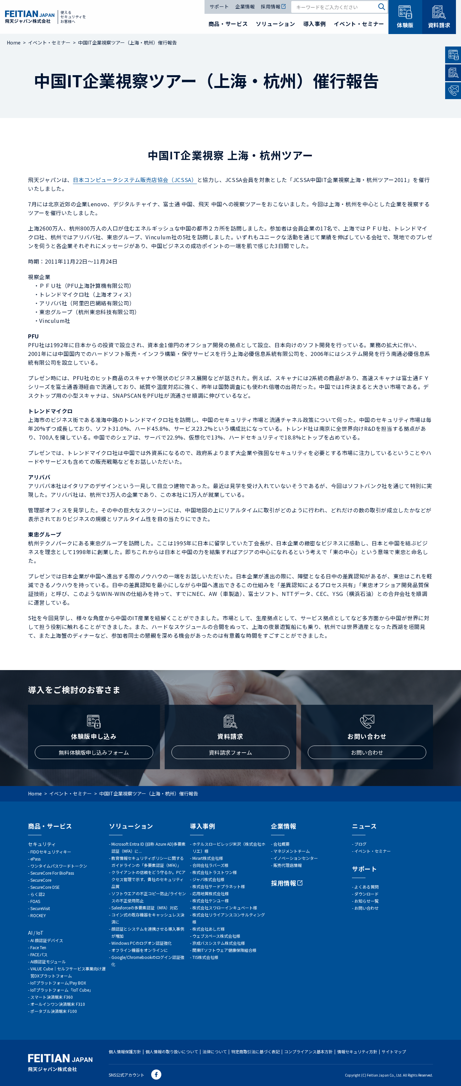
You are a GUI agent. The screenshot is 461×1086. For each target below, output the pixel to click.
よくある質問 (366, 886)
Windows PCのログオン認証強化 (141, 943)
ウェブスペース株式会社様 (216, 936)
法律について (214, 1051)
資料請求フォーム (230, 752)
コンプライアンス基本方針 (308, 1051)
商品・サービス (228, 24)
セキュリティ (42, 844)
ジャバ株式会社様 (208, 879)
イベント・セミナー (359, 24)
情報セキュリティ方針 (357, 1051)
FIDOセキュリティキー (50, 851)
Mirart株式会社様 (207, 858)
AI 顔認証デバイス (46, 940)
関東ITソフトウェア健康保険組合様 (224, 950)
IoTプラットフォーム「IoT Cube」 (61, 990)
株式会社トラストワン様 (214, 872)
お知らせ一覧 (366, 901)
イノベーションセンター (295, 858)
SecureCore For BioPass (52, 873)
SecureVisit (40, 908)
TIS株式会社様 (205, 957)
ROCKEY (38, 915)
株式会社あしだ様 (208, 929)
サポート (219, 7)
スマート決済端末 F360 (51, 997)
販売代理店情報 (287, 865)
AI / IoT (36, 932)
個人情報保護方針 (125, 1051)
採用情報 (270, 7)
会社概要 (281, 844)
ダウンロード (366, 894)
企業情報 (245, 7)
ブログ (360, 844)
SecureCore (40, 880)
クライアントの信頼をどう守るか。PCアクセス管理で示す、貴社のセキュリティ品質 (148, 879)
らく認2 (37, 894)
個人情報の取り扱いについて (171, 1051)
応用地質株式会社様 (210, 893)
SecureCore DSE (45, 887)
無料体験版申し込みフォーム (94, 752)
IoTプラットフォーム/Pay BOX (58, 983)
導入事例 (314, 24)
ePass (35, 859)
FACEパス (39, 954)
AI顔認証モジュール (48, 961)
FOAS (35, 901)
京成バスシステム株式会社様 (218, 943)
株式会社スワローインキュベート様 (224, 907)
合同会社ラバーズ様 (210, 865)
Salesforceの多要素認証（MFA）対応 (144, 907)
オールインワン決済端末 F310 (57, 1004)
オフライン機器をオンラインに (139, 950)
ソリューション (275, 24)
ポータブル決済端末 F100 (53, 1011)
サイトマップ (394, 1051)
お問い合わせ (367, 752)
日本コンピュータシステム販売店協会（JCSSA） (135, 180)
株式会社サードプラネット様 (218, 886)
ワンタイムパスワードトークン (58, 866)
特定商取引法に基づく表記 (255, 1051)
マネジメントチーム (291, 851)
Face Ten (38, 947)
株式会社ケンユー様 (210, 900)
